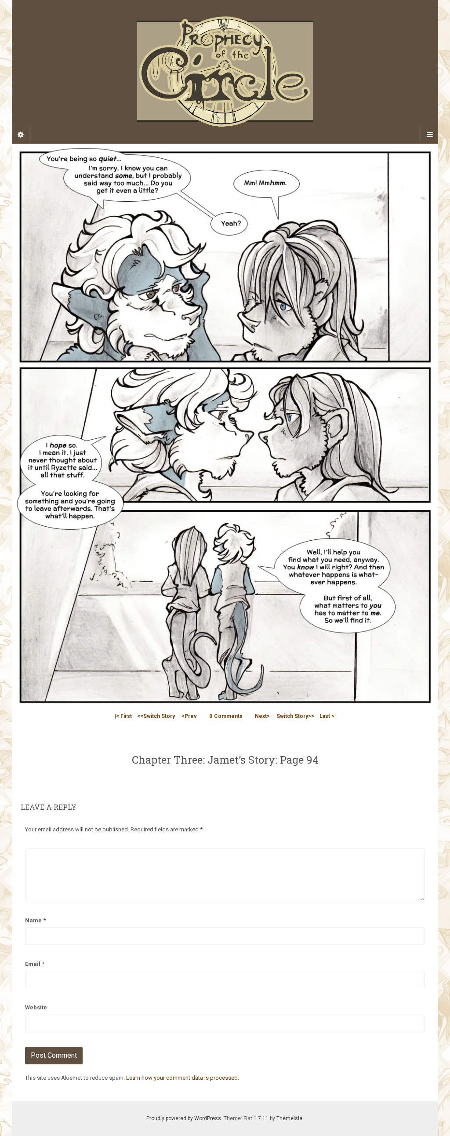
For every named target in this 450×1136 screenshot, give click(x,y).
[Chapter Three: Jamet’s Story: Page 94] (225, 426)
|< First (123, 716)
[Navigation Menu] (429, 135)
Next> (262, 716)
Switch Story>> (295, 716)
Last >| (327, 716)
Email (34, 964)
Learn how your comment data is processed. (182, 1077)
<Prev (189, 716)
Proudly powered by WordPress (183, 1118)
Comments (226, 716)
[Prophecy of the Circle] (225, 72)
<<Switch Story (156, 716)
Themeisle (289, 1118)
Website (36, 1007)
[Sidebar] (20, 135)
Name (35, 920)
